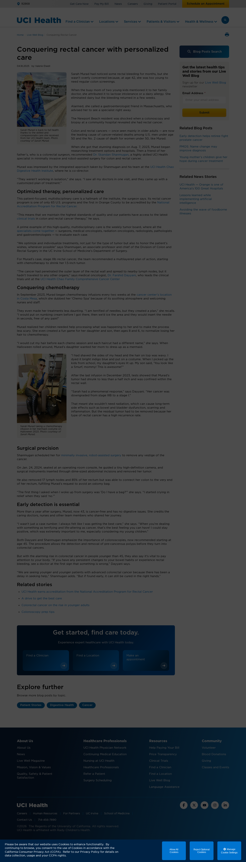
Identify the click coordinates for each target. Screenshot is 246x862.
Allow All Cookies (174, 851)
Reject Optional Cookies (202, 851)
